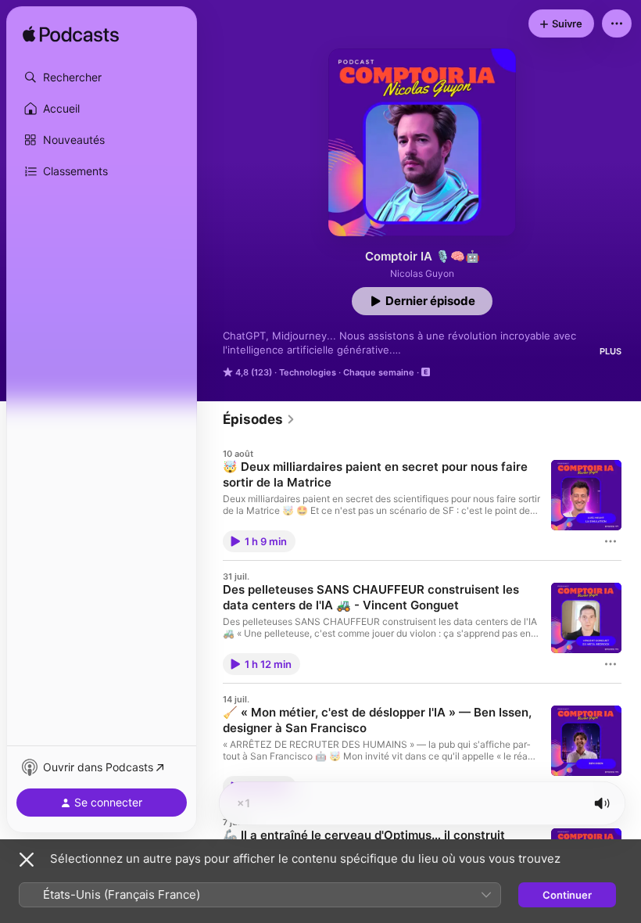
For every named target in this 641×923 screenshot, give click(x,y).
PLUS (610, 351)
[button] (101, 77)
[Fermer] (27, 860)
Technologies (307, 372)
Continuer (567, 895)
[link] (259, 419)
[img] (71, 35)
